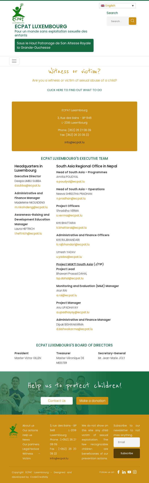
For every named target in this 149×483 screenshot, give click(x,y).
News (26, 439)
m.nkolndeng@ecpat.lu (31, 207)
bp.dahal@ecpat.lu (69, 278)
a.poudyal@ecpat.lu (70, 181)
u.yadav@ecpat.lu (69, 257)
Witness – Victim (31, 456)
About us (28, 425)
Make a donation (92, 401)
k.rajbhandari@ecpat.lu (73, 244)
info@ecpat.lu (74, 142)
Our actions (30, 430)
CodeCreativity (39, 476)
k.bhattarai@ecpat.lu (71, 228)
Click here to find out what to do (74, 90)
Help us (27, 435)
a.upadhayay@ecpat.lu (72, 312)
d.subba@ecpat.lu (27, 185)
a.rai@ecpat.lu (66, 295)
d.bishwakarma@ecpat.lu (74, 329)
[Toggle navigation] (14, 61)
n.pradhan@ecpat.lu (71, 198)
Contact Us (57, 401)
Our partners (31, 444)
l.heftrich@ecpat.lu (28, 233)
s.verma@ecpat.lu (69, 215)
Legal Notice (31, 449)
